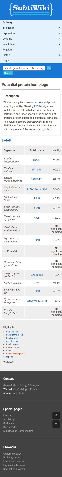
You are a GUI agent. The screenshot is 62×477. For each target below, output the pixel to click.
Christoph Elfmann (27, 389)
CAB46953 (37, 274)
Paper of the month (14, 335)
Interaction (8, 27)
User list (7, 415)
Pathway (7, 22)
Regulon (7, 49)
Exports (9, 357)
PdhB (37, 198)
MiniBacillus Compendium (18, 430)
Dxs (37, 283)
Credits (9, 350)
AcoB (37, 208)
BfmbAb (36, 169)
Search (8, 73)
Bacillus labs (12, 338)
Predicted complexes (15, 353)
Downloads (9, 427)
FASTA (38, 106)
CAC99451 (37, 179)
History (6, 55)
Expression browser (14, 465)
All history (8, 419)
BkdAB (6, 140)
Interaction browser (14, 461)
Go (49, 68)
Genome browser (12, 453)
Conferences (12, 332)
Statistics (8, 423)
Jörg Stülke (18, 393)
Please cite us (12, 347)
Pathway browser (13, 457)
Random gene (12, 344)
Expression (9, 33)
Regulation (9, 44)
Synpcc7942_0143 (36, 300)
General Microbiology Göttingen (21, 385)
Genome (7, 38)
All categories (12, 341)
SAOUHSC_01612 (37, 188)
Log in (6, 60)
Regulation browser (14, 469)
